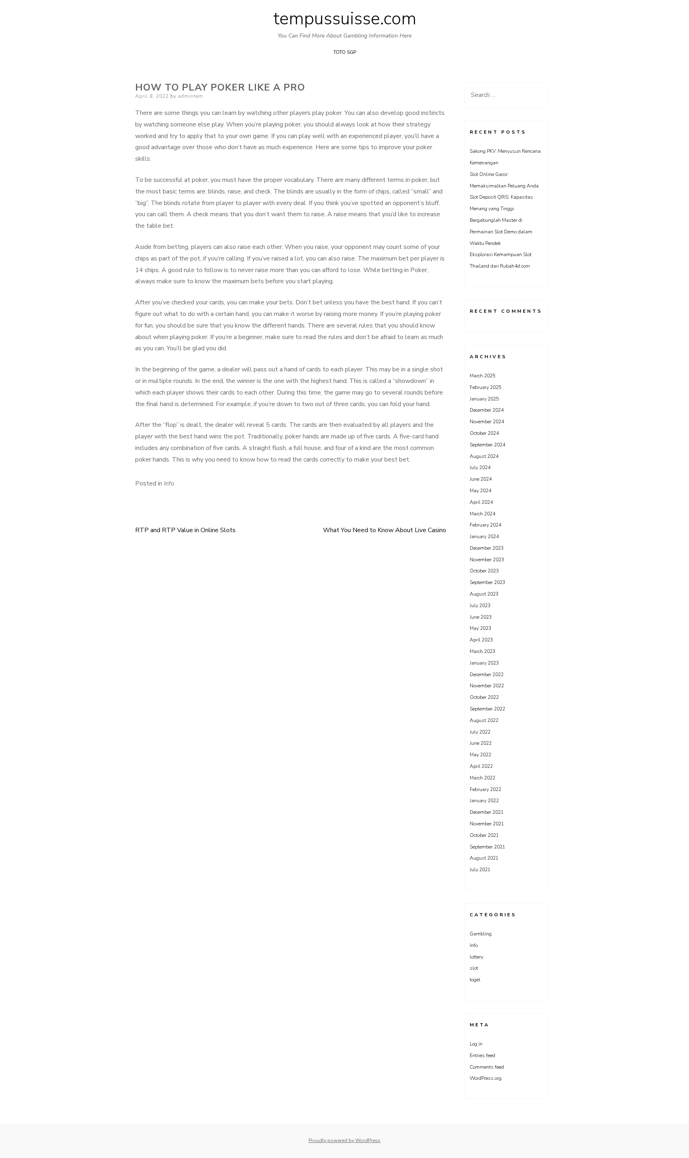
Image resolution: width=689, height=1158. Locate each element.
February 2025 (485, 387)
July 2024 (480, 467)
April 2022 (481, 766)
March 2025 (482, 376)
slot (474, 968)
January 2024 (484, 536)
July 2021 (480, 869)
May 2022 (480, 755)
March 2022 (482, 778)
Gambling (481, 934)
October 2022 (484, 697)
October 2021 (484, 835)
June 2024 (481, 479)
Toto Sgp (344, 52)
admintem (190, 96)
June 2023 (481, 617)
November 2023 (487, 559)
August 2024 (484, 456)
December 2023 (487, 548)
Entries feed (482, 1055)
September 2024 (487, 445)
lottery (476, 957)
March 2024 (482, 514)
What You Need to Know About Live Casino (384, 530)
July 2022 (480, 732)
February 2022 (485, 789)
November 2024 (487, 421)
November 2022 (487, 686)
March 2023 (482, 651)
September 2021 (487, 847)
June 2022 (481, 743)
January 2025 (484, 399)
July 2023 (480, 605)
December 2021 (487, 812)
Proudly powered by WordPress (344, 1140)
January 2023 (484, 663)
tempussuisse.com (344, 19)
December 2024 (487, 410)
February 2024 (485, 525)
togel (475, 980)
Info (169, 483)
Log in (476, 1044)
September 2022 (487, 709)
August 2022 (484, 720)
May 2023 (480, 628)
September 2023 (487, 582)
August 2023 (484, 594)
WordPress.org (486, 1078)
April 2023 (481, 640)
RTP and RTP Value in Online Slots (185, 530)
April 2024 (481, 502)
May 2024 (480, 490)
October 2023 (484, 571)
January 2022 (484, 800)
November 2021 (487, 824)
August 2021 (484, 858)
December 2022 (487, 674)
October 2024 (484, 433)
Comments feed (487, 1067)
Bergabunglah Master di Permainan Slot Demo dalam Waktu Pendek (501, 232)
